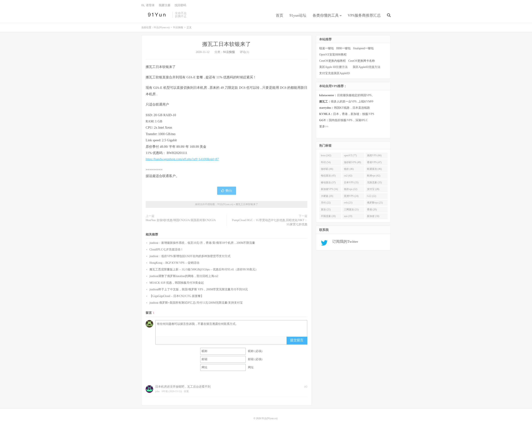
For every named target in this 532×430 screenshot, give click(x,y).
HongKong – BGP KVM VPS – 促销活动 (174, 262)
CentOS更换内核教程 (332, 60)
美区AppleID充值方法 (366, 67)
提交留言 (296, 340)
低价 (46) (349, 169)
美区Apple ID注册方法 (334, 67)
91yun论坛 (297, 15)
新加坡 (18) (373, 216)
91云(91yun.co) (155, 14)
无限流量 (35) (374, 182)
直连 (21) (326, 209)
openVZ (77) (350, 155)
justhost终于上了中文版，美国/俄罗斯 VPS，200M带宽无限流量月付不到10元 (198, 289)
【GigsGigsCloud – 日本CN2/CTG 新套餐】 (176, 296)
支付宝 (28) (373, 189)
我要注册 (164, 5)
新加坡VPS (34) (329, 189)
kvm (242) (326, 155)
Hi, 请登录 (148, 5)
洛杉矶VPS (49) (352, 162)
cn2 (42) (348, 175)
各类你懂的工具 (326, 15)
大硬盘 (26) (327, 196)
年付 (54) (326, 162)
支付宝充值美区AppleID (334, 73)
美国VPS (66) (374, 155)
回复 (186, 391)
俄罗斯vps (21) (375, 202)
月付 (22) (326, 202)
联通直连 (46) (374, 169)
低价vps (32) (350, 189)
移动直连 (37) (328, 182)
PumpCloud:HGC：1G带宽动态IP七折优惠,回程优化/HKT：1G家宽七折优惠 (269, 222)
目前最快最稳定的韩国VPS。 (346, 95)
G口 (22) (371, 196)
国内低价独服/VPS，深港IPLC (343, 120)
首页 (279, 15)
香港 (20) (372, 209)
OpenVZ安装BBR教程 (333, 54)
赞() (228, 190)
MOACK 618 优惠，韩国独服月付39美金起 (176, 282)
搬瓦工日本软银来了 (226, 44)
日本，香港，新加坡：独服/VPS (346, 114)
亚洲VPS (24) (351, 196)
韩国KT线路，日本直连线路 (344, 107)
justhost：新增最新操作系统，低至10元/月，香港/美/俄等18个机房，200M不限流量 (202, 242)
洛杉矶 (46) (327, 169)
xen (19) (348, 216)
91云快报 (178, 27)
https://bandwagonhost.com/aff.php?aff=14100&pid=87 (182, 159)
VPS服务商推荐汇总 (364, 15)
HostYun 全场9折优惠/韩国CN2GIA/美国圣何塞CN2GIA (181, 220)
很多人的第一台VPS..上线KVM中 (346, 101)
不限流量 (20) (328, 216)
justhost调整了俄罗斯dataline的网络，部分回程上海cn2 (183, 276)
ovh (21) (348, 202)
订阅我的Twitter (343, 241)
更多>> (323, 126)
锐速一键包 (326, 48)
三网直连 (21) (351, 209)
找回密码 (180, 5)
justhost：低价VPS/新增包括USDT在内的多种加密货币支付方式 (189, 256)
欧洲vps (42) (373, 175)
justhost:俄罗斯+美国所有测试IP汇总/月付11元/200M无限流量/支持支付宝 (196, 302)
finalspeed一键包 (363, 48)
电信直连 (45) (328, 175)
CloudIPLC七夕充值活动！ (166, 249)
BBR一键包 (343, 48)
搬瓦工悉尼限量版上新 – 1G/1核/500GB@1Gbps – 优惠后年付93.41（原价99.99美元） (203, 269)
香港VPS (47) (374, 162)
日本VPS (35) (351, 182)
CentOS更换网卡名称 (361, 60)
